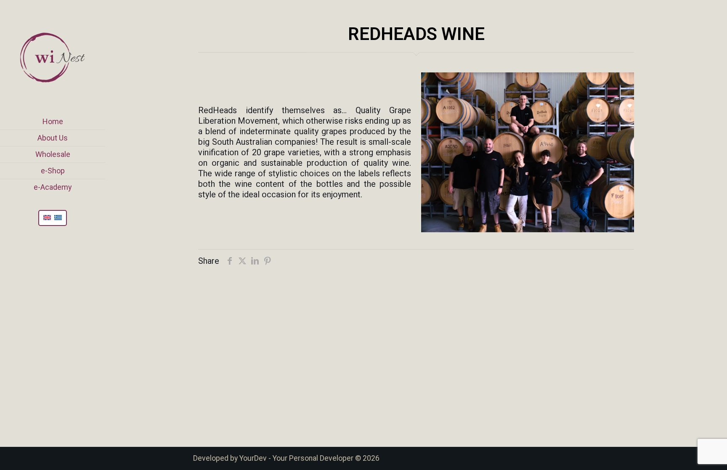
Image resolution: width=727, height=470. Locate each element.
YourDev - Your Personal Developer (296, 458)
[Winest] (52, 56)
